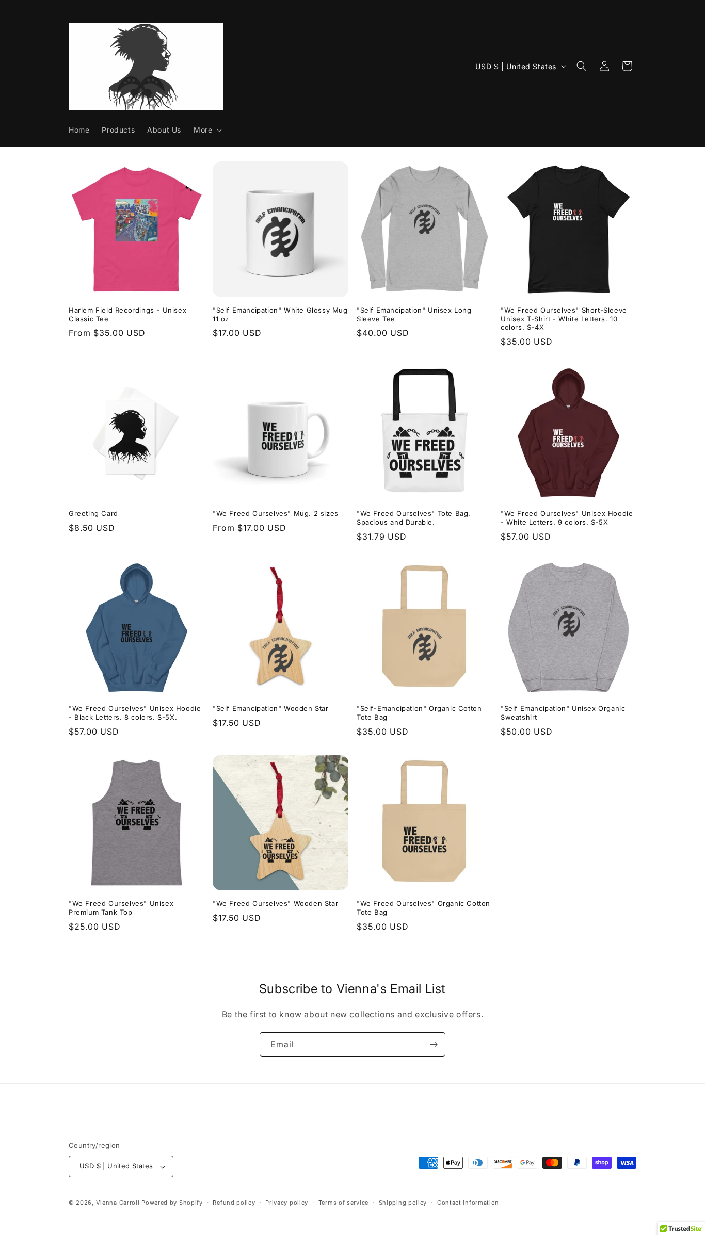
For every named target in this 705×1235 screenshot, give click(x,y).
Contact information (468, 1202)
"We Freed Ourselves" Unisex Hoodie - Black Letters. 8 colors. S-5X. (135, 712)
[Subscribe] (433, 1044)
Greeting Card (93, 513)
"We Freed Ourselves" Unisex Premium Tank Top (121, 907)
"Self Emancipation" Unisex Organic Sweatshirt (563, 712)
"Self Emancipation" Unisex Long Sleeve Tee (414, 314)
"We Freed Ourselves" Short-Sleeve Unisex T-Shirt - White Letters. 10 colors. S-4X (564, 319)
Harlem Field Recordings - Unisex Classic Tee (127, 314)
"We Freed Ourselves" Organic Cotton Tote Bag (423, 907)
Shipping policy (403, 1202)
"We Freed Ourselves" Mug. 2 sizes (276, 513)
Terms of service (343, 1202)
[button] (206, 130)
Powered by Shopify (172, 1203)
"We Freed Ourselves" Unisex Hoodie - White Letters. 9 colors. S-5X (567, 517)
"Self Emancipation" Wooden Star (271, 708)
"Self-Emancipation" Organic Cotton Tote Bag (419, 712)
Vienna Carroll (118, 1203)
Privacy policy (286, 1202)
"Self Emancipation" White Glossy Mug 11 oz (280, 314)
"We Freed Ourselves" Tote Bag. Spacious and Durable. (414, 517)
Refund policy (234, 1202)
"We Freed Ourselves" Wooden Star (275, 903)
